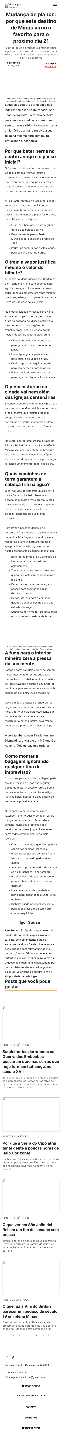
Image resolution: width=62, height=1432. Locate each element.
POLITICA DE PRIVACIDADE (31, 1395)
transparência (31, 1428)
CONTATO (31, 1407)
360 (42, 1335)
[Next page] (48, 1335)
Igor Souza (50, 66)
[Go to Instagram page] (8, 1357)
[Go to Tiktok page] (12, 1357)
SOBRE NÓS (31, 1417)
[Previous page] (14, 1335)
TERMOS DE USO (31, 1386)
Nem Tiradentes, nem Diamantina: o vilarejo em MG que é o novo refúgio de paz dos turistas (30, 740)
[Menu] (55, 5)
